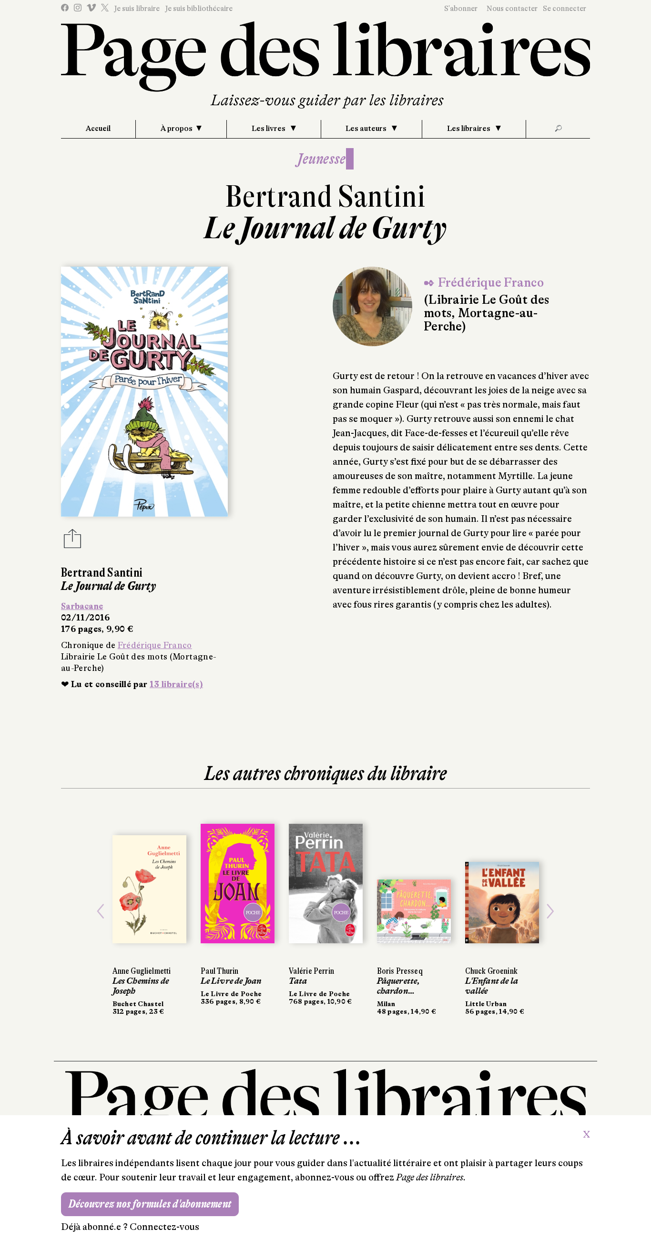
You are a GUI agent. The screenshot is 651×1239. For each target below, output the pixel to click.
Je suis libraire (137, 8)
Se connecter (564, 8)
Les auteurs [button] (367, 128)
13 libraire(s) (176, 684)
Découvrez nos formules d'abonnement (150, 1204)
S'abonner (461, 8)
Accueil (98, 128)
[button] (101, 911)
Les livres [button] (269, 128)
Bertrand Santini (325, 196)
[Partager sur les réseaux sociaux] (72, 541)
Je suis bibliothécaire (199, 8)
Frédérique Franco (155, 645)
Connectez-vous (164, 1226)
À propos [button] (177, 128)
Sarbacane (82, 606)
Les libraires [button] (469, 128)
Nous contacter (512, 8)
